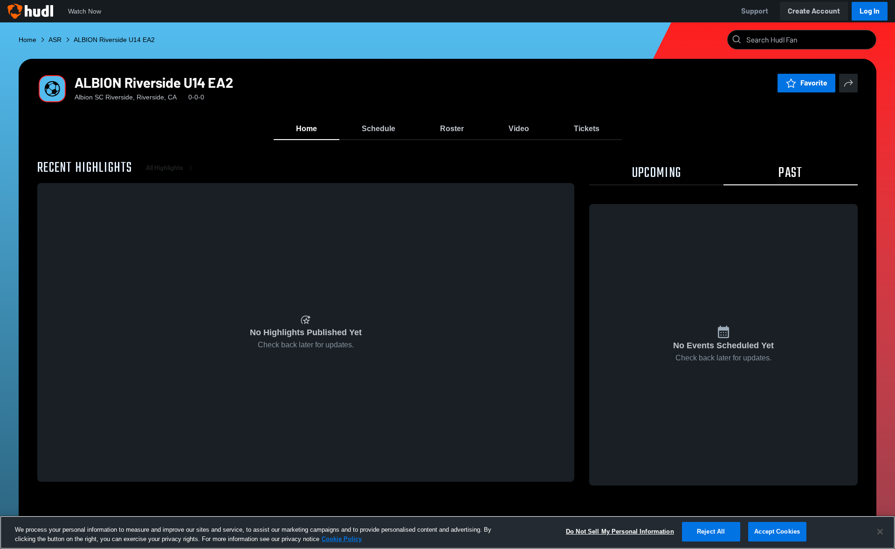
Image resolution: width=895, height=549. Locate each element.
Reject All (711, 531)
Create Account (814, 11)
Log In (870, 11)
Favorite (813, 83)
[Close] (880, 531)
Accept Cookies (777, 531)
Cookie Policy (342, 538)
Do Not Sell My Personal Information (620, 531)
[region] (447, 532)
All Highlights (164, 167)
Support (754, 11)
